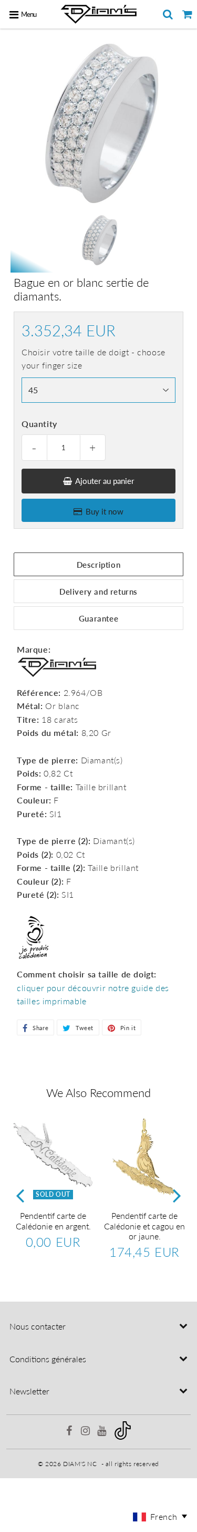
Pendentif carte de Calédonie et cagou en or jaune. (144, 1225)
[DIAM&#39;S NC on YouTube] (103, 1432)
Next (177, 1195)
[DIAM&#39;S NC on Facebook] (70, 1432)
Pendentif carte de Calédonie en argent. (53, 1220)
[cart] (187, 14)
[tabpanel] (98, 240)
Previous (20, 1195)
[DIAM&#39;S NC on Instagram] (86, 1432)
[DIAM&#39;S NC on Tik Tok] (122, 1437)
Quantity (39, 424)
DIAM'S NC (80, 1464)
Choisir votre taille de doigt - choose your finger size (93, 359)
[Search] (168, 14)
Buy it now (104, 511)
